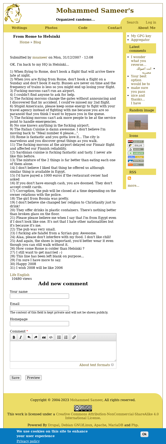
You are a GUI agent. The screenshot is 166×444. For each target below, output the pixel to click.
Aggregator (140, 40)
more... (133, 185)
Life (13, 275)
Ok (144, 434)
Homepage (19, 319)
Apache (100, 425)
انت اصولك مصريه (143, 70)
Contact (115, 28)
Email (14, 304)
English (23, 275)
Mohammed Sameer (86, 400)
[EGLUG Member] (136, 146)
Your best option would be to (140, 80)
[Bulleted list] (59, 337)
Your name (19, 292)
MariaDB (115, 425)
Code (82, 28)
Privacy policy (28, 441)
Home (24, 42)
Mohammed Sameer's (95, 10)
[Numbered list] (66, 337)
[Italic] (21, 337)
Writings (19, 28)
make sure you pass (139, 90)
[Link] (74, 337)
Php (134, 425)
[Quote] (44, 337)
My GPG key (141, 36)
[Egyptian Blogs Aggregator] (136, 153)
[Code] (51, 337)
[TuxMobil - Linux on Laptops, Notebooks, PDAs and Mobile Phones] (136, 165)
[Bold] (14, 337)
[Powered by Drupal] (136, 161)
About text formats (94, 365)
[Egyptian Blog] (136, 142)
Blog (37, 42)
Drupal (53, 425)
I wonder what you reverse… (138, 61)
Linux (87, 425)
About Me (146, 28)
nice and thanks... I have (138, 99)
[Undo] (29, 337)
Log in (151, 22)
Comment (18, 331)
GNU (78, 425)
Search (132, 22)
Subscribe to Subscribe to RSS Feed (129, 178)
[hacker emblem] (136, 150)
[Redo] (36, 337)
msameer (39, 57)
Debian (67, 425)
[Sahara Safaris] (136, 157)
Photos (51, 28)
